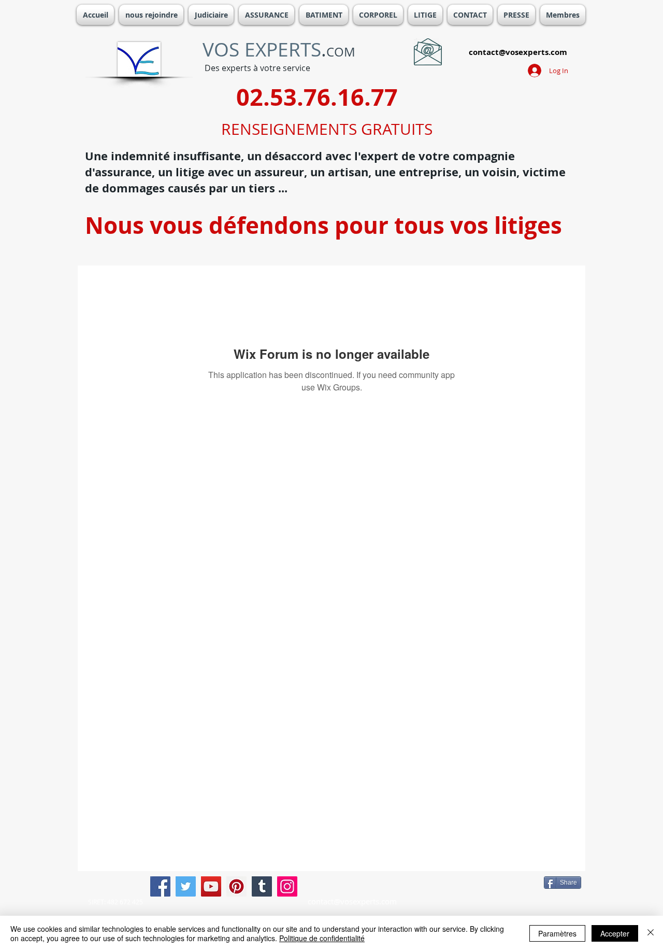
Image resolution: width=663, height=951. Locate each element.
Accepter (614, 933)
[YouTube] (211, 886)
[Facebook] (160, 886)
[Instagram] (287, 886)
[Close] (650, 933)
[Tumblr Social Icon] (262, 886)
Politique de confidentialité (322, 938)
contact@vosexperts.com (518, 52)
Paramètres (557, 933)
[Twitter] (186, 886)
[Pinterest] (236, 886)
